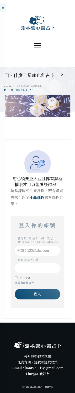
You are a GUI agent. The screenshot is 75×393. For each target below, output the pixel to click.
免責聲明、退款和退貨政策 (38, 362)
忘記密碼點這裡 (24, 282)
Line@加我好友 (37, 373)
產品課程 (36, 197)
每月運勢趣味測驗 (37, 356)
